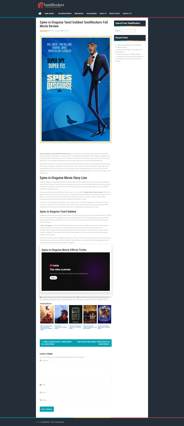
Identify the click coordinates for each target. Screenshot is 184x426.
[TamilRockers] (50, 5)
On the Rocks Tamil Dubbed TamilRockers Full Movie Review (90, 327)
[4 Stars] (45, 31)
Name (43, 385)
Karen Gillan (101, 297)
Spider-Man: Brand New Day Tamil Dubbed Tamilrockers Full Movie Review (46, 327)
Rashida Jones (55, 300)
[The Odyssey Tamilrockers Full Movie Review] (61, 314)
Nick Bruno (46, 300)
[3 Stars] (43, 31)
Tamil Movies (49, 13)
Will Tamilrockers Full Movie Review (128, 54)
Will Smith (94, 300)
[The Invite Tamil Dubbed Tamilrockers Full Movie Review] (75, 314)
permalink (103, 300)
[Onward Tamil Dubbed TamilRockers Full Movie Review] (104, 314)
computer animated (53, 297)
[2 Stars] (42, 31)
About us (103, 13)
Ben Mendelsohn (83, 297)
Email (44, 392)
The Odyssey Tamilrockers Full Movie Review (61, 327)
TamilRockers (45, 422)
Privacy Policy (114, 13)
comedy (43, 297)
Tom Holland (77, 300)
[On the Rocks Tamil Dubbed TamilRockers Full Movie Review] (90, 314)
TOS (52, 422)
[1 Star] (40, 31)
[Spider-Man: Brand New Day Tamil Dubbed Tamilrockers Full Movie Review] (47, 314)
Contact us (127, 13)
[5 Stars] (46, 31)
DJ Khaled (93, 297)
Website (44, 400)
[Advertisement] (75, 147)
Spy (75, 297)
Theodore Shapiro (67, 300)
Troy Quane (86, 300)
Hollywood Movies (65, 13)
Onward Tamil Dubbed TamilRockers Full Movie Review (104, 327)
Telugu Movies (91, 13)
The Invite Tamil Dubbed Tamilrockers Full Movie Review (75, 327)
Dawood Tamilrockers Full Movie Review (130, 56)
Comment (45, 360)
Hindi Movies (78, 13)
